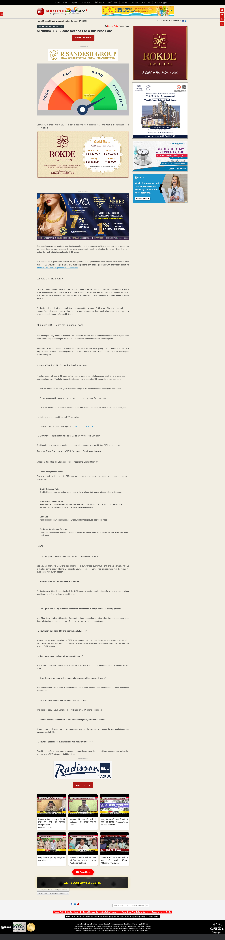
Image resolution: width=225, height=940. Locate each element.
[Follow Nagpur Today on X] (75, 904)
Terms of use (114, 928)
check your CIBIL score (83, 426)
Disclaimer (132, 928)
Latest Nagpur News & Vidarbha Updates (54, 21)
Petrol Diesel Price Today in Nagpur (135, 912)
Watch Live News (83, 38)
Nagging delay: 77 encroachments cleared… (53, 893)
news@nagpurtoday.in (112, 930)
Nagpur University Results (161, 912)
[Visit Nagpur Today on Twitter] (185, 21)
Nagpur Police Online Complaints (66, 912)
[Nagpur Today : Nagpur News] (62, 12)
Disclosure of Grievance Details (86, 930)
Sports (74, 3)
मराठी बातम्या (112, 3)
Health (124, 3)
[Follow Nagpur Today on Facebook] (72, 904)
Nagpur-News (96, 928)
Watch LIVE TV (83, 785)
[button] (51, 812)
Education (86, 3)
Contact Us (105, 928)
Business (146, 3)
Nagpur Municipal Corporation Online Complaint (100, 912)
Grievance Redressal (144, 928)
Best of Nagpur (161, 3)
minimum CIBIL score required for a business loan (57, 268)
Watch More (85, 872)
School (135, 3)
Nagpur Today (113, 26)
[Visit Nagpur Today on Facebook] (183, 21)
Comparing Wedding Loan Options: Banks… (53, 889)
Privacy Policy (123, 928)
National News (61, 3)
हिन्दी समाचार (99, 3)
